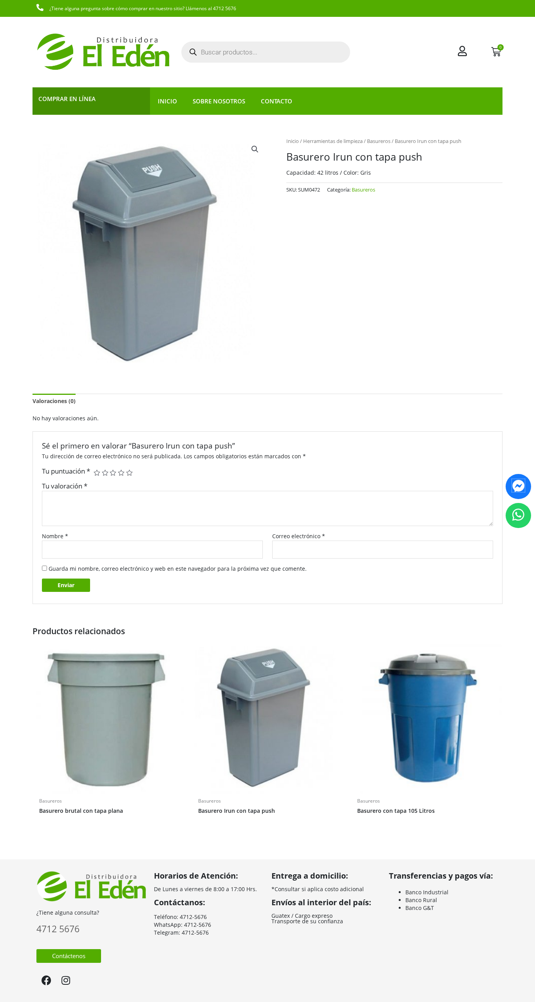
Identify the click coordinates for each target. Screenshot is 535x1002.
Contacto (276, 101)
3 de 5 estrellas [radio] (113, 473)
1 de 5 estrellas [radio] (97, 473)
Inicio (167, 101)
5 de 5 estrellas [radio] (129, 473)
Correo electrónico (298, 536)
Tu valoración (64, 485)
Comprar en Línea (67, 99)
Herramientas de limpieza (333, 141)
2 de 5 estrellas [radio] (105, 473)
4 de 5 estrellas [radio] (121, 473)
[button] (255, 149)
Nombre (55, 536)
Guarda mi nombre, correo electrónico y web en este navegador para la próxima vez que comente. (178, 568)
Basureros (378, 141)
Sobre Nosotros (219, 101)
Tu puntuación (66, 471)
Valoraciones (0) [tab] (54, 401)
